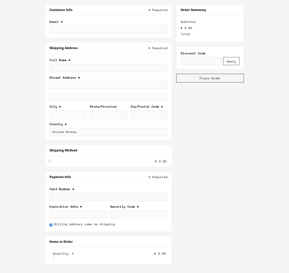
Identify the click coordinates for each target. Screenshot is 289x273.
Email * (56, 21)
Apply (231, 61)
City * (55, 106)
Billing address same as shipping (84, 224)
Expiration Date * (66, 206)
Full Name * (60, 60)
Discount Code (193, 53)
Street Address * (65, 77)
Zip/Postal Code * (147, 106)
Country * (58, 124)
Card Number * (62, 189)
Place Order (210, 78)
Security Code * (124, 206)
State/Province (103, 106)
